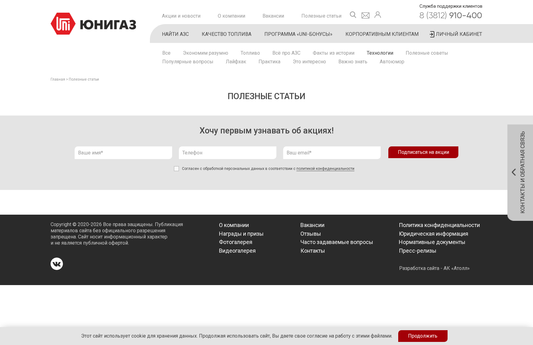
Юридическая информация (433, 233)
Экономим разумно (205, 53)
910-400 (450, 15)
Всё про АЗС (286, 53)
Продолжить (422, 336)
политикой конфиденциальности (325, 168)
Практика (269, 62)
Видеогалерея (237, 250)
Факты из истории (333, 53)
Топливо (250, 53)
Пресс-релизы (417, 250)
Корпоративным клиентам (382, 34)
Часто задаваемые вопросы (336, 242)
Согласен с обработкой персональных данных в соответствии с (268, 168)
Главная (58, 79)
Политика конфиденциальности (439, 225)
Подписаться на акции (423, 152)
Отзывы (310, 233)
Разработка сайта (419, 268)
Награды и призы (241, 233)
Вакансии (273, 16)
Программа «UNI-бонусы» (298, 34)
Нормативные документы (432, 242)
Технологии (380, 53)
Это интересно (309, 62)
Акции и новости (181, 16)
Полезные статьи (321, 16)
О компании (231, 16)
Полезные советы (427, 53)
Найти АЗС (175, 34)
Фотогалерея (235, 242)
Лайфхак (236, 62)
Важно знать (352, 62)
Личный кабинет (459, 34)
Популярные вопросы (187, 62)
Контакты (312, 250)
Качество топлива (226, 34)
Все (166, 53)
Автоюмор (392, 62)
